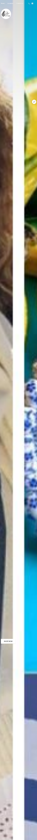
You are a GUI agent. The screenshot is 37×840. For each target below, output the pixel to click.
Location (10, 3)
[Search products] (34, 102)
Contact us (19, 3)
